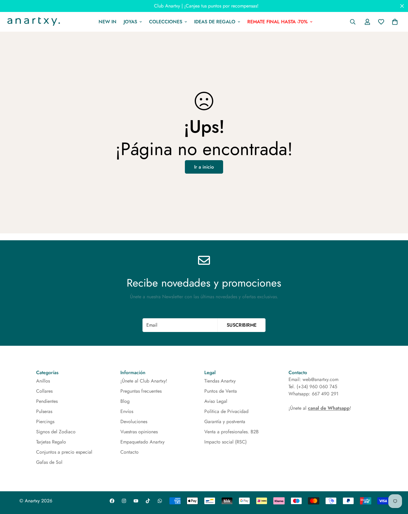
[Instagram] (124, 500)
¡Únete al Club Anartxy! (143, 380)
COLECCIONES (165, 21)
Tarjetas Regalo (51, 441)
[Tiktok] (147, 500)
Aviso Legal (215, 401)
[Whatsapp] (159, 500)
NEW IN (107, 21)
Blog (125, 401)
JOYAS (130, 21)
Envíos (126, 411)
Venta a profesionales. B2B (231, 431)
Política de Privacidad (226, 411)
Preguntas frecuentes (141, 391)
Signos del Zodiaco (56, 431)
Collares (44, 391)
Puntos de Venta (220, 391)
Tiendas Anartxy (220, 380)
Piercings (45, 421)
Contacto (129, 452)
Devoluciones (133, 421)
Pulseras (44, 411)
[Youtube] (136, 500)
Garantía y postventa (224, 421)
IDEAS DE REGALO (214, 21)
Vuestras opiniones (139, 431)
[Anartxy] (32, 22)
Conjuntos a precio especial (64, 452)
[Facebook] (112, 500)
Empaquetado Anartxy (142, 441)
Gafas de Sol (49, 462)
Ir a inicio (204, 166)
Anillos (43, 380)
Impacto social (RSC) (225, 441)
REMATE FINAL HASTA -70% (277, 21)
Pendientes (47, 401)
